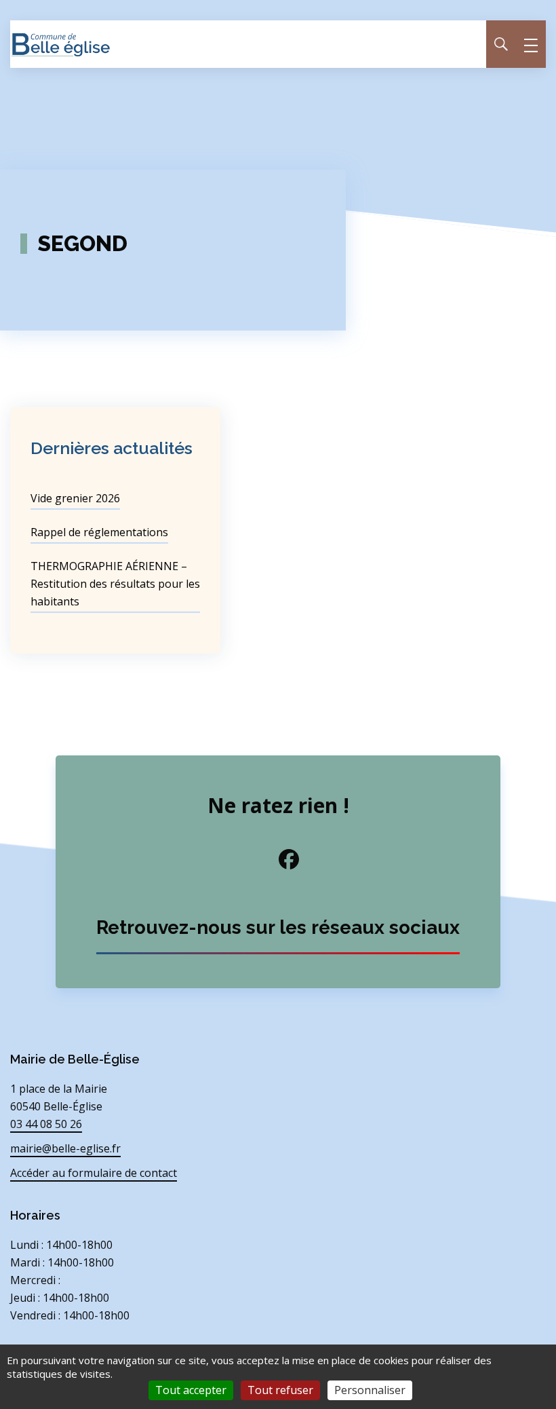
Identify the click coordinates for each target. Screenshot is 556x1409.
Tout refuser (280, 1390)
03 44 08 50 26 (46, 1123)
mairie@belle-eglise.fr (65, 1148)
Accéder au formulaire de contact (93, 1172)
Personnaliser (369, 1390)
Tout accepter (190, 1390)
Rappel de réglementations (99, 532)
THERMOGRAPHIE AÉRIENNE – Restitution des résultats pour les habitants (115, 584)
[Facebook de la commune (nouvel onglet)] (278, 859)
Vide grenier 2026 (75, 498)
